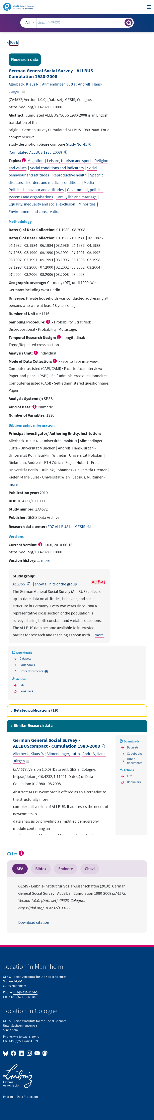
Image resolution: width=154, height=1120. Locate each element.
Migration (35, 160)
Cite (22, 685)
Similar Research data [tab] (33, 725)
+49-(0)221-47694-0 (26, 1037)
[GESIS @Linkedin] (21, 1053)
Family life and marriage (76, 197)
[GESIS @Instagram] (29, 1053)
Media (89, 182)
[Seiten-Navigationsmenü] (149, 7)
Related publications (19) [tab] (36, 710)
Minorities (87, 204)
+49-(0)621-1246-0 (25, 992)
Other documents (31, 671)
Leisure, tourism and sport (69, 160)
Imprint (8, 1097)
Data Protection (27, 1097)
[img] (24, 160)
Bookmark (26, 691)
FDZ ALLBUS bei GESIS (66, 526)
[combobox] (77, 23)
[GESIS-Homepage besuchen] (19, 6)
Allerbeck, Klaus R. (24, 84)
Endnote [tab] (65, 869)
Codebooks (27, 665)
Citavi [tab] (90, 869)
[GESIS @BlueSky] (6, 1053)
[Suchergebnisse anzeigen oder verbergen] (128, 23)
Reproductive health (69, 175)
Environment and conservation (35, 211)
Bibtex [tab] (40, 869)
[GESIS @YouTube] (37, 1053)
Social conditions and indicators (57, 168)
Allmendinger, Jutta (58, 84)
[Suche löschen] (121, 22)
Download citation (33, 922)
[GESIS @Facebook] (14, 1053)
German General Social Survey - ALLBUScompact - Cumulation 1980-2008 (56, 743)
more (13, 484)
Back (14, 42)
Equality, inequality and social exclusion (42, 204)
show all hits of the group (56, 584)
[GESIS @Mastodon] (44, 1053)
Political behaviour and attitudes (36, 189)
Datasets (25, 659)
